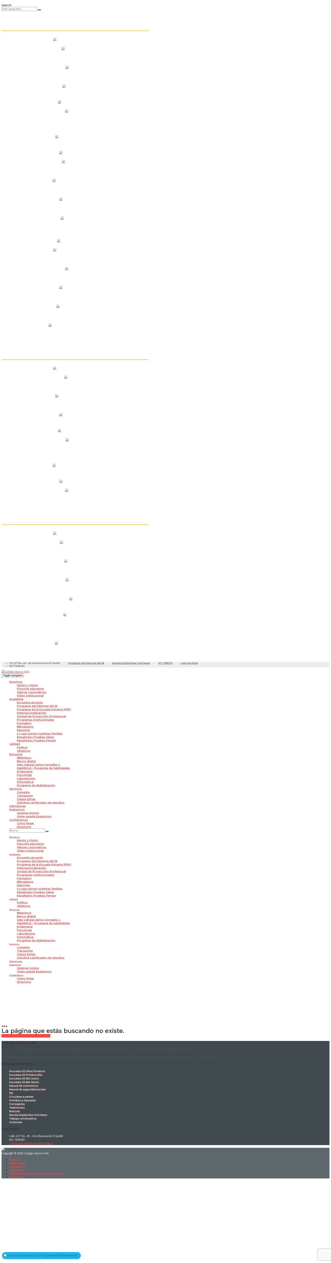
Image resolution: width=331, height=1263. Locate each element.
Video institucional (30, 695)
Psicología (24, 775)
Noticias (14, 1159)
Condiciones (17, 1169)
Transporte (25, 795)
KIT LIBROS (165, 663)
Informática (25, 782)
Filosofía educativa (30, 688)
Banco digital (26, 761)
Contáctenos (18, 820)
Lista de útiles (189, 663)
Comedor (23, 792)
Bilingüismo (25, 726)
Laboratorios (26, 778)
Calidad (14, 744)
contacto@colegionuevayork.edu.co (31, 1143)
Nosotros (15, 682)
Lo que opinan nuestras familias (39, 733)
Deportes (23, 730)
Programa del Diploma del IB (86, 663)
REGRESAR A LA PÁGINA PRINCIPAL (26, 1036)
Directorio (24, 827)
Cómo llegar (25, 823)
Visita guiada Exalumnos (34, 816)
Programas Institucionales (35, 720)
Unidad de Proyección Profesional (41, 716)
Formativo (24, 723)
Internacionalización (31, 713)
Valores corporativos (31, 692)
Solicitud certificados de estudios (41, 802)
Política (22, 747)
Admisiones (17, 806)
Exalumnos (17, 809)
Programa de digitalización (36, 785)
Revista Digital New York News (131, 663)
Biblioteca (24, 757)
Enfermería (25, 771)
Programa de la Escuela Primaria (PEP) (44, 709)
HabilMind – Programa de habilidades (43, 768)
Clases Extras (26, 799)
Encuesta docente (30, 702)
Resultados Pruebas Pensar (36, 740)
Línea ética (16, 1176)
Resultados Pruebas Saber (35, 737)
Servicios (15, 789)
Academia (16, 699)
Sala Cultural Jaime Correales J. (38, 764)
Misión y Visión (27, 685)
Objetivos (23, 751)
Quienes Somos (28, 813)
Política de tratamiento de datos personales (36, 1173)
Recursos (15, 754)
